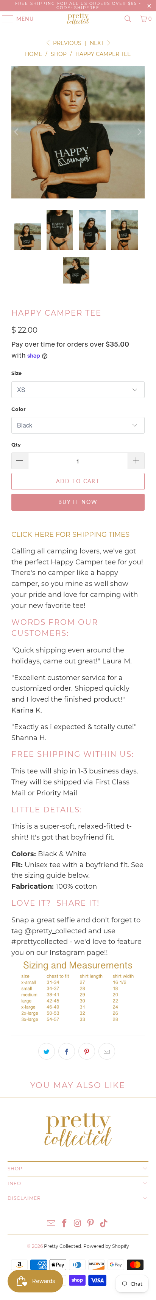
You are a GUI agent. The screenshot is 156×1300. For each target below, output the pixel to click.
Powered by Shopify (106, 1246)
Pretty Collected (62, 1246)
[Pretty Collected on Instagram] (77, 1224)
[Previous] (17, 132)
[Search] (128, 18)
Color (18, 409)
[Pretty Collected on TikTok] (104, 1224)
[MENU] (4, 18)
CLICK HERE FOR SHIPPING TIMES (70, 534)
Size (16, 373)
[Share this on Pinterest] (86, 1051)
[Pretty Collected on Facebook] (64, 1224)
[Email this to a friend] (106, 1051)
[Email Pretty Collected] (51, 1224)
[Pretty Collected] (78, 18)
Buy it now (78, 502)
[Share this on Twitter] (46, 1051)
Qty (16, 445)
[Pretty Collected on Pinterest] (91, 1224)
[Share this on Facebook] (66, 1051)
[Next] (139, 132)
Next (97, 43)
